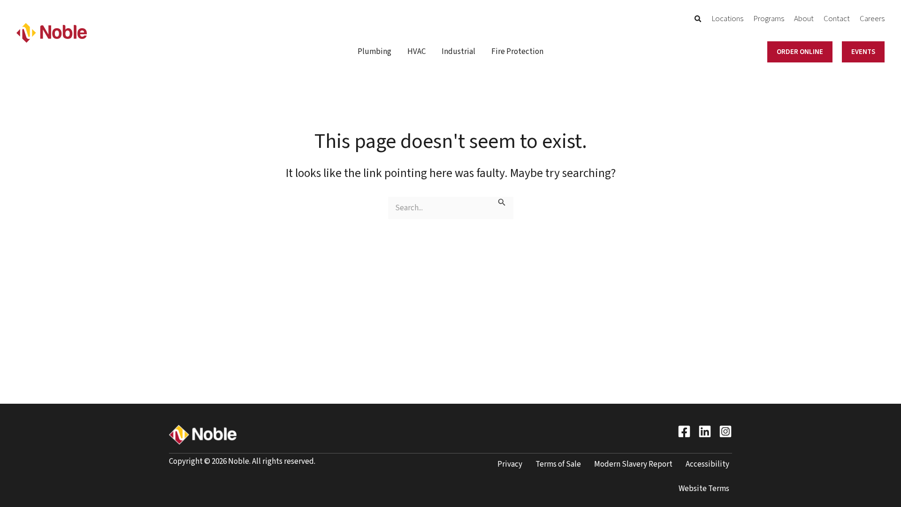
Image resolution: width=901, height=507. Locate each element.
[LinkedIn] (704, 431)
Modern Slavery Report (633, 464)
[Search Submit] (502, 203)
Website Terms (704, 488)
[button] (698, 20)
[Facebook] (684, 431)
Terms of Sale (558, 464)
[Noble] (51, 32)
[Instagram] (725, 431)
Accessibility (707, 464)
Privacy (509, 464)
